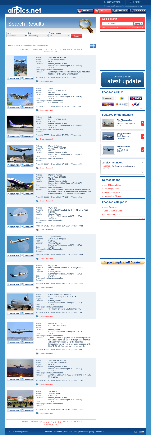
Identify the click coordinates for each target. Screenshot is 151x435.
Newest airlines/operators (114, 192)
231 (64, 239)
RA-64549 (52, 396)
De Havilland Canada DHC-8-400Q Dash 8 (65, 210)
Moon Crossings (110, 207)
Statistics (140, 10)
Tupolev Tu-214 (54, 393)
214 (64, 363)
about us (48, 432)
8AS (64, 119)
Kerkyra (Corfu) (61, 64)
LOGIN (137, 2)
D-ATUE (51, 92)
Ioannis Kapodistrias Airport (59, 66)
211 (64, 59)
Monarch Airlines (55, 146)
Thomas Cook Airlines (57, 57)
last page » (78, 49)
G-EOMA (51, 179)
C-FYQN (51, 121)
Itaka (50, 117)
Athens (58, 214)
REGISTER (114, 2)
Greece (51, 64)
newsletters (83, 432)
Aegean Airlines (54, 237)
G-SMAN (51, 150)
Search (104, 10)
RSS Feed (138, 432)
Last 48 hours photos (112, 185)
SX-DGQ (51, 241)
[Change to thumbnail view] (93, 48)
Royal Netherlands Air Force (59, 294)
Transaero (52, 391)
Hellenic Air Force (55, 323)
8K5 (64, 90)
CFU (73, 66)
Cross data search (46, 81)
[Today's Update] (122, 86)
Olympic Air (52, 208)
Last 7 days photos (111, 189)
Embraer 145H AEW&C (57, 325)
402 (85, 210)
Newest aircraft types (112, 196)
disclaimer (58, 432)
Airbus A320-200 (55, 363)
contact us (100, 432)
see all (141, 218)
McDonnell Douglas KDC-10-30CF (62, 297)
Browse (122, 10)
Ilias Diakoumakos (55, 70)
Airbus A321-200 (55, 59)
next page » (67, 49)
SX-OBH (51, 270)
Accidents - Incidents (112, 215)
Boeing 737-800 (55, 90)
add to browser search (110, 28)
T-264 (50, 299)
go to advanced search (135, 28)
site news (68, 432)
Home (85, 10)
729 (49, 327)
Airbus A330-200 (55, 148)
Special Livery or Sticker (113, 211)
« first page (24, 49)
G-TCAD (51, 365)
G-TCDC (51, 62)
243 (64, 148)
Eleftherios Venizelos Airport (59, 216)
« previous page (36, 49)
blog (92, 432)
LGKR (78, 66)
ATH (73, 216)
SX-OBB (51, 212)
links (75, 432)
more (141, 109)
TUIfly (50, 88)
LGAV (79, 216)
